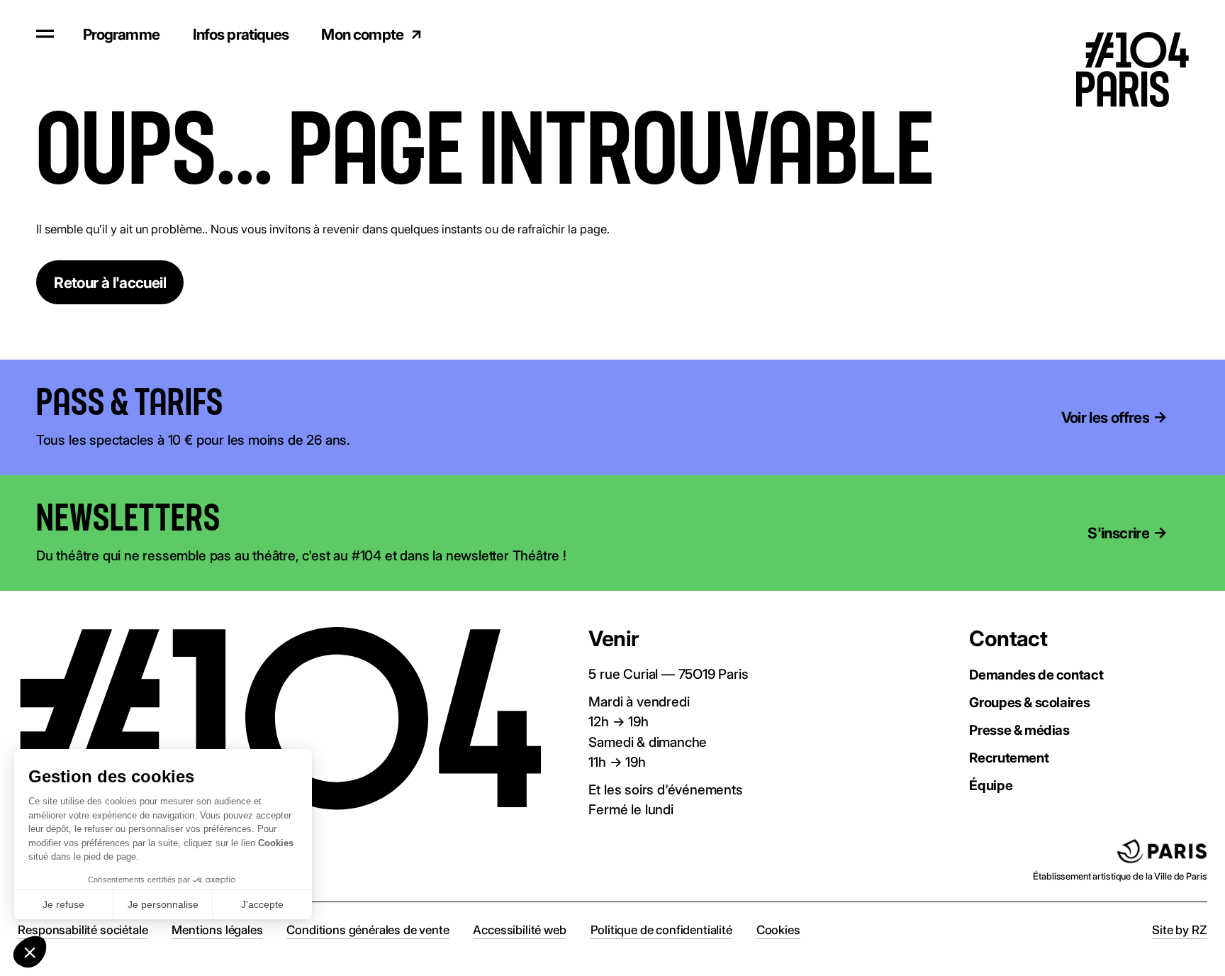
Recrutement (1008, 758)
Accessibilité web (519, 930)
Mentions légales (217, 930)
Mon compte (362, 34)
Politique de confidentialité (661, 930)
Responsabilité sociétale (82, 930)
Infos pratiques (241, 34)
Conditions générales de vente (367, 930)
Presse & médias (1019, 730)
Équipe (990, 785)
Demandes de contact (1036, 675)
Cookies (778, 930)
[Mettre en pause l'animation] (246, 403)
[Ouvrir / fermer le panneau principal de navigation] (45, 34)
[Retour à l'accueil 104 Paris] (1144, 34)
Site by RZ (1179, 930)
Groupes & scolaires (1029, 702)
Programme (121, 34)
